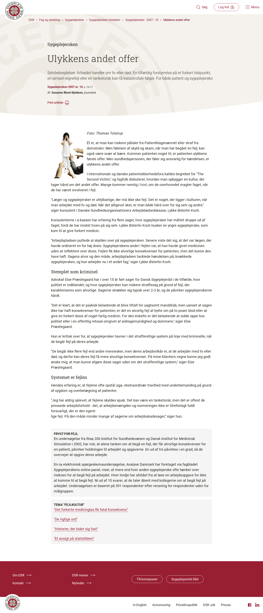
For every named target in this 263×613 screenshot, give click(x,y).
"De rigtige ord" (65, 519)
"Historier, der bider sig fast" (76, 529)
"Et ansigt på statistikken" (74, 538)
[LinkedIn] (257, 605)
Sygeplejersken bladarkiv (104, 20)
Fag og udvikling (49, 20)
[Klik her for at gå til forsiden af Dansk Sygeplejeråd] (100, 7)
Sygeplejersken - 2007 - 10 (141, 20)
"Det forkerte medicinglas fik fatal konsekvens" (91, 509)
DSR (31, 20)
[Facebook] (250, 605)
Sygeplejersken (74, 20)
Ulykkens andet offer (176, 20)
